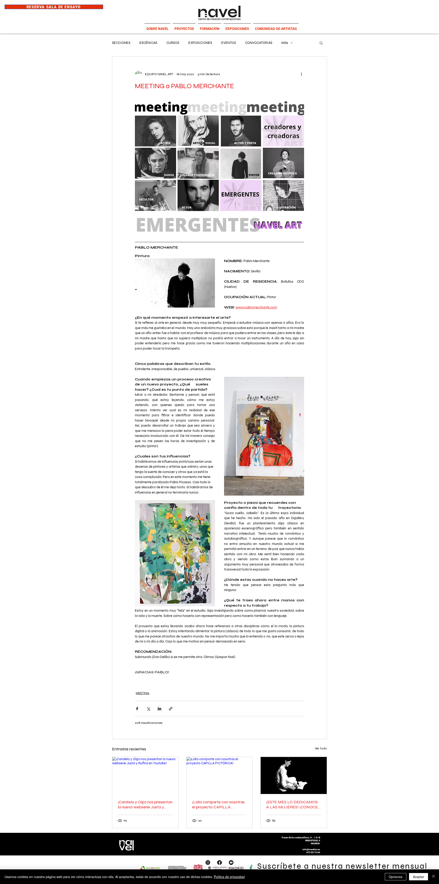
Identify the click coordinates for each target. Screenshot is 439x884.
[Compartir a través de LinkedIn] (159, 708)
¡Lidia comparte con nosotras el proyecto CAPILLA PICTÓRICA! (218, 804)
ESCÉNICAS (148, 43)
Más (284, 43)
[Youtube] (231, 862)
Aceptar (418, 876)
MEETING (142, 693)
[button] (321, 43)
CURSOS (172, 43)
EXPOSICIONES (200, 43)
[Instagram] (208, 862)
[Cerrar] (433, 876)
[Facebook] (219, 862)
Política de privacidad (229, 876)
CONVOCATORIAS (258, 43)
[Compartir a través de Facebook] (137, 708)
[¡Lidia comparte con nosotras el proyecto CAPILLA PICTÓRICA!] (220, 775)
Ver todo (321, 748)
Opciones (395, 876)
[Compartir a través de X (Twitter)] (148, 708)
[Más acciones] (301, 74)
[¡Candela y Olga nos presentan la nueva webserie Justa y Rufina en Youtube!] (145, 775)
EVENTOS (228, 43)
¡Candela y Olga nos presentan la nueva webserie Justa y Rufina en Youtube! (145, 804)
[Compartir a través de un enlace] (171, 708)
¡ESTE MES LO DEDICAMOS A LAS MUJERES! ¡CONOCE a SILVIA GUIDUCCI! (293, 804)
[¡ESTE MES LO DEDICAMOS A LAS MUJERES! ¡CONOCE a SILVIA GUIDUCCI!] (294, 775)
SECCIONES (121, 43)
